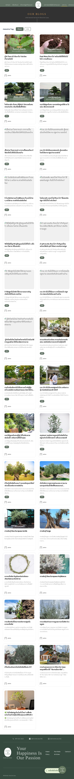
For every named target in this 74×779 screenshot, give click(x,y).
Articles (57, 754)
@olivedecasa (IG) (55, 739)
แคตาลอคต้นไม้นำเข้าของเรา (52, 5)
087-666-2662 (19, 739)
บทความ (64, 5)
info (27, 29)
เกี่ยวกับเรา (15, 5)
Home (48, 752)
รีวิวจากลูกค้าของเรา (26, 5)
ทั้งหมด (20, 29)
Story (47, 754)
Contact (68, 752)
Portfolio (57, 752)
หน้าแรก (8, 5)
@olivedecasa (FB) (37, 739)
